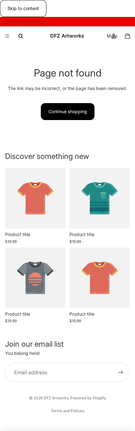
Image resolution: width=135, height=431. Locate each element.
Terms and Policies (67, 410)
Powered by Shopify (88, 398)
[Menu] (7, 36)
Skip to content (23, 8)
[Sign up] (120, 372)
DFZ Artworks (56, 398)
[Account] (114, 36)
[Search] (21, 36)
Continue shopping (67, 111)
